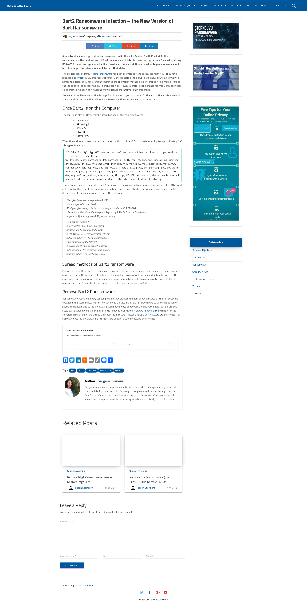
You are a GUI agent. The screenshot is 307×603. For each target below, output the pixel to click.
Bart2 (81, 370)
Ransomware (164, 5)
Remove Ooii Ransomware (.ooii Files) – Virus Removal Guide (150, 479)
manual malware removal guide (142, 310)
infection (92, 370)
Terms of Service (83, 585)
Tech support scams (257, 5)
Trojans (204, 5)
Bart (73, 370)
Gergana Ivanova (75, 36)
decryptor (79, 78)
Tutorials (236, 5)
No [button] (150, 344)
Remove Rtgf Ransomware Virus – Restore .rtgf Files (89, 479)
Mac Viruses (219, 5)
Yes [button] (93, 344)
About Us (67, 585)
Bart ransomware (102, 74)
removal (118, 370)
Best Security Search (19, 5)
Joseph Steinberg (83, 488)
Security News (280, 5)
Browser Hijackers (185, 5)
